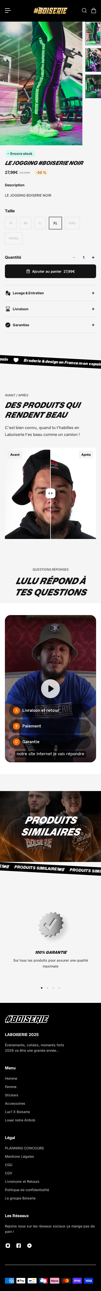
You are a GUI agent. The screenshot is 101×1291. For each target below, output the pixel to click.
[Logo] (50, 10)
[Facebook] (18, 1245)
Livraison (20, 309)
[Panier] (93, 10)
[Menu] (8, 10)
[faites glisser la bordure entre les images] (50, 493)
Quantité (13, 257)
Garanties (21, 325)
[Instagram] (7, 1245)
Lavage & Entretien (28, 293)
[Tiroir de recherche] (84, 10)
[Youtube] (29, 1245)
